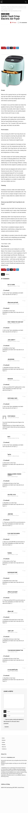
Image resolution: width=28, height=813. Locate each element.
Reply (24, 282)
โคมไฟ (9, 454)
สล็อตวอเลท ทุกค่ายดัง (13, 302)
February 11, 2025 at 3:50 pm (13, 456)
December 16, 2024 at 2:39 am (14, 360)
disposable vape (12, 398)
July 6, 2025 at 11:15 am (12, 632)
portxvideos (11, 416)
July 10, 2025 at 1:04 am (12, 651)
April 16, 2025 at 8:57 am (12, 535)
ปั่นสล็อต (10, 553)
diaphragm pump (12, 572)
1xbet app (11, 630)
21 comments (23, 22)
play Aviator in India (14, 533)
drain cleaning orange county (14, 475)
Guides (3, 742)
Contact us (4, 748)
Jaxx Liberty (11, 339)
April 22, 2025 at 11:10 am (13, 573)
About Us (4, 746)
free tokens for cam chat (15, 322)
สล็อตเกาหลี (10, 611)
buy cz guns (11, 284)
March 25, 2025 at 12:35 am (13, 515)
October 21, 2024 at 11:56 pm (13, 304)
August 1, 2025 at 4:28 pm (13, 671)
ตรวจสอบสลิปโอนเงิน (13, 669)
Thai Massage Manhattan (15, 650)
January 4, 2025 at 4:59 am (13, 399)
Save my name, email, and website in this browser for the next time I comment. (14, 721)
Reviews (7, 13)
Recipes (3, 744)
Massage (10, 378)
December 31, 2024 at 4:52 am (14, 380)
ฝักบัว (9, 436)
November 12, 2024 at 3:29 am (14, 323)
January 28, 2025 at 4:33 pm (13, 417)
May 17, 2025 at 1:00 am (12, 593)
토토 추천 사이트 (12, 494)
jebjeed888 (11, 359)
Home (2, 10)
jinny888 (10, 514)
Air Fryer (5, 10)
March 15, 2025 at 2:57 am (13, 496)
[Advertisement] (14, 35)
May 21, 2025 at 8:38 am (12, 612)
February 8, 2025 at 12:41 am (13, 438)
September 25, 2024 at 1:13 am (14, 286)
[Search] (25, 2)
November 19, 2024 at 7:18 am (14, 341)
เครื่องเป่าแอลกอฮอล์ (12, 591)
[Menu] (1, 2)
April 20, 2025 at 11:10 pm (13, 554)
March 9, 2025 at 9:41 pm (13, 476)
